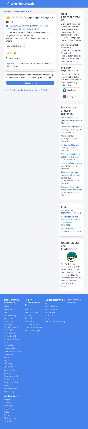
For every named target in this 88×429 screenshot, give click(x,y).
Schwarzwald (9, 370)
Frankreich (8, 406)
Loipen (28, 309)
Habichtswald (10, 336)
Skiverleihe (29, 321)
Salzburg (8, 363)
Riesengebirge (10, 418)
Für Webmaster (52, 309)
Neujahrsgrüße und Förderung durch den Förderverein (70, 220)
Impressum (50, 315)
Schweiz (7, 373)
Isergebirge (9, 409)
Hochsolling (9, 345)
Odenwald (8, 354)
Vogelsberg (9, 391)
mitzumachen (67, 61)
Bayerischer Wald (11, 309)
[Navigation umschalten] (80, 3)
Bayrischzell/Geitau (15, 46)
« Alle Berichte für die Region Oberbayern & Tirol (26, 90)
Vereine (28, 315)
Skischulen (29, 318)
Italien (6, 412)
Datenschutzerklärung (55, 321)
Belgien (7, 399)
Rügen (7, 360)
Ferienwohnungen (32, 330)
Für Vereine (50, 312)
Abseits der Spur (68, 136)
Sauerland (8, 367)
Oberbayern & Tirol (23, 11)
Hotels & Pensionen (33, 327)
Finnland (8, 402)
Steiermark (9, 379)
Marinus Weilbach (40, 26)
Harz (6, 342)
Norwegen (8, 415)
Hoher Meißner (10, 348)
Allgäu (6, 306)
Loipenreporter (31, 312)
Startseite (8, 11)
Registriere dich (13, 63)
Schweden (8, 421)
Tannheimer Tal (11, 382)
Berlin (6, 312)
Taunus (7, 385)
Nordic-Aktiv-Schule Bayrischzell (25, 29)
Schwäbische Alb (11, 376)
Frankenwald (9, 333)
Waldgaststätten (32, 324)
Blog (64, 206)
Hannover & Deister (12, 339)
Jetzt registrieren (30, 83)
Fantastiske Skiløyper (70, 145)
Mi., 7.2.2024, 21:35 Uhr (19, 26)
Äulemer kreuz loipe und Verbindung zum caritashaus (70, 175)
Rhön (6, 357)
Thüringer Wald (11, 388)
